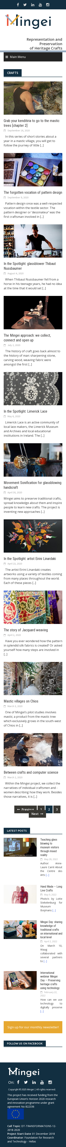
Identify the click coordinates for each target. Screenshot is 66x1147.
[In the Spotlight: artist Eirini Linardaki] (33, 536)
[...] (42, 145)
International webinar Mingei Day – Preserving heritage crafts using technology (50, 980)
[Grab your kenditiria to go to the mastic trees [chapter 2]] (33, 98)
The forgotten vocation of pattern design (33, 192)
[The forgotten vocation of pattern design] (33, 169)
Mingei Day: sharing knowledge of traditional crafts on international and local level (51, 929)
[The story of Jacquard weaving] (33, 607)
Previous (27, 809)
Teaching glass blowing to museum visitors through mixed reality (49, 847)
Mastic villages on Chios (21, 701)
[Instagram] (50, 1082)
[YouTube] (42, 1082)
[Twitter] (26, 1082)
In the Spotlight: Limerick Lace (25, 411)
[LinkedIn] (34, 1082)
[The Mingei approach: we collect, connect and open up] (33, 312)
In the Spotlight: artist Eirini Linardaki (30, 558)
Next (35, 814)
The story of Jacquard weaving (26, 630)
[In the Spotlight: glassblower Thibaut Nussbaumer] (33, 241)
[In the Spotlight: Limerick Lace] (33, 388)
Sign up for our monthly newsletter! (33, 1027)
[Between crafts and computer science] (33, 749)
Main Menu (18, 57)
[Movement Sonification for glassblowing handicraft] (33, 460)
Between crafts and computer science (31, 772)
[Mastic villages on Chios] (33, 678)
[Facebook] (18, 1082)
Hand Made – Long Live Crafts (51, 888)
